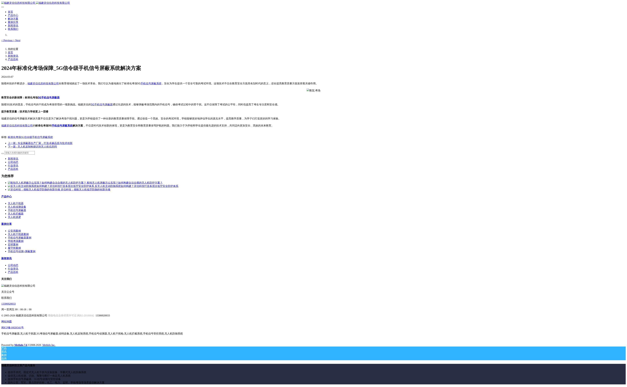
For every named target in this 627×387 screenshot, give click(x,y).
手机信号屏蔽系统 (151, 83)
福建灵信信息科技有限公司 (43, 83)
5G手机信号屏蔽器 (49, 97)
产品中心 (6, 196)
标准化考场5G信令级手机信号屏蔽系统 (30, 137)
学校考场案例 (16, 241)
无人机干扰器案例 (18, 234)
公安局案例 (14, 230)
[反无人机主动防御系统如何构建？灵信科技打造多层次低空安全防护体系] (51, 186)
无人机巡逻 (14, 217)
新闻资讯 (13, 55)
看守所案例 (14, 248)
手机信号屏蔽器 (17, 210)
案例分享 (6, 224)
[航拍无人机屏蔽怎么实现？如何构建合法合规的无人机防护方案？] (47, 182)
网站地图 (6, 321)
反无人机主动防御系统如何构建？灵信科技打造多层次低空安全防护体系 (136, 186)
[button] (7, 40)
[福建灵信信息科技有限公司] (313, 3)
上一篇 (40, 143)
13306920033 (8, 303)
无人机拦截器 (16, 213)
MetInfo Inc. (48, 345)
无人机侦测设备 (17, 206)
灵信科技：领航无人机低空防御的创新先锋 (85, 189)
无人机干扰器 (16, 203)
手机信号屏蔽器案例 (19, 237)
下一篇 (32, 146)
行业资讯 (13, 165)
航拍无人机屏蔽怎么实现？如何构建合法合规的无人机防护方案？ (125, 182)
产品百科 (13, 59)
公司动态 (13, 162)
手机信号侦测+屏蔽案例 (21, 251)
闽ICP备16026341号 (12, 327)
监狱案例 (13, 244)
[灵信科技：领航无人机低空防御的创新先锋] (34, 189)
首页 (10, 11)
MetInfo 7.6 (20, 345)
